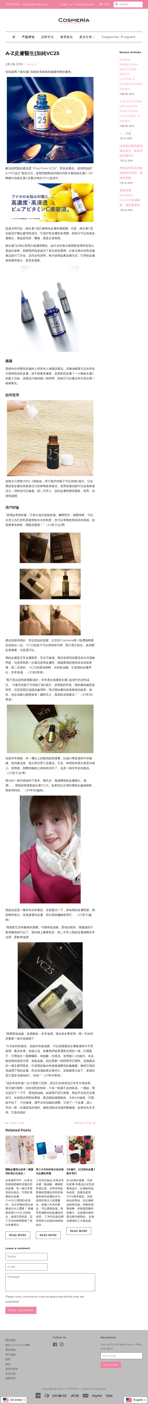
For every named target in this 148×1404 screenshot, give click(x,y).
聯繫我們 (10, 1378)
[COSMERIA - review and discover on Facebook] (55, 1345)
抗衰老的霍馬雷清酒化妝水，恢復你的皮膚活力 (131, 150)
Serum (31, 64)
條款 (7, 1364)
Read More (17, 1235)
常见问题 (10, 1373)
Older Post (17, 1123)
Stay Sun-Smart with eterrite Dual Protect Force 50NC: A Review (130, 111)
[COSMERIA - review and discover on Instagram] (62, 1345)
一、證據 (125, 133)
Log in (64, 4)
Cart (106, 4)
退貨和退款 (11, 1368)
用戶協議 (10, 1354)
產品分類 (86, 37)
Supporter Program (119, 37)
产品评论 (28, 37)
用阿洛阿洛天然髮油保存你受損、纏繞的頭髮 (131, 172)
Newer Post (83, 1123)
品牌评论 (47, 37)
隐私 (7, 1359)
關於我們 (10, 1340)
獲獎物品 (66, 37)
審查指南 (10, 1349)
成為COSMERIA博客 (17, 1345)
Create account (84, 4)
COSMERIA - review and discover (85, 1388)
